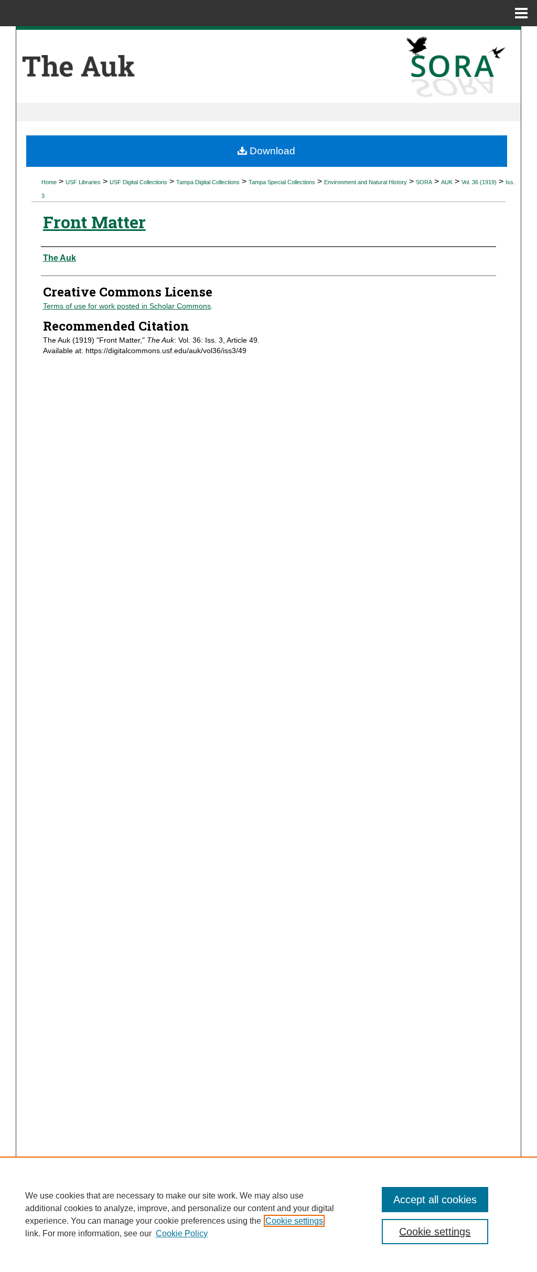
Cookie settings (294, 1220)
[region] (268, 1214)
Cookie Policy (182, 1233)
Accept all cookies (435, 1199)
